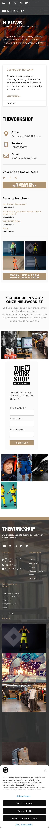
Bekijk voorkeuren (24, 818)
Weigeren (24, 811)
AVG (17, 824)
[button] (45, 770)
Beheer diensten (23, 796)
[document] (24, 414)
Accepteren (24, 803)
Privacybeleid (26, 824)
